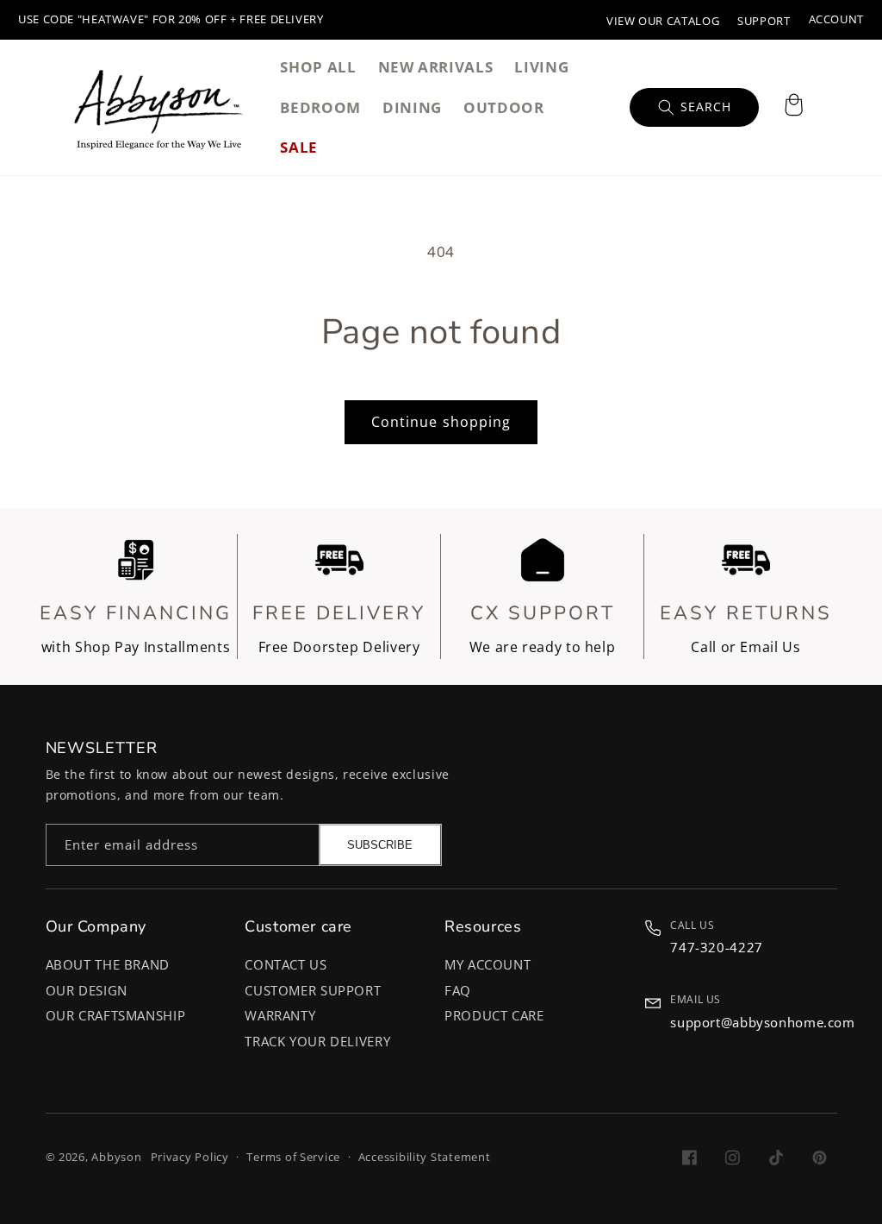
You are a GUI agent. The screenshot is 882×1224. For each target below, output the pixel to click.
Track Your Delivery (317, 1041)
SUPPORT (763, 21)
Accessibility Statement (424, 1157)
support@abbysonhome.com (762, 1022)
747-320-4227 (716, 947)
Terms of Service (293, 1157)
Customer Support (313, 990)
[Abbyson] (158, 107)
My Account (487, 964)
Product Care (494, 1015)
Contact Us (285, 964)
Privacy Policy (190, 1157)
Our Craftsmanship (116, 1015)
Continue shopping (441, 421)
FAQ (457, 990)
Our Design (86, 990)
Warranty (280, 1015)
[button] (793, 107)
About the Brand (108, 964)
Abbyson (116, 1157)
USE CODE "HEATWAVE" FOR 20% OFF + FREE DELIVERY (171, 19)
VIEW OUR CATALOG (662, 21)
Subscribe (380, 844)
